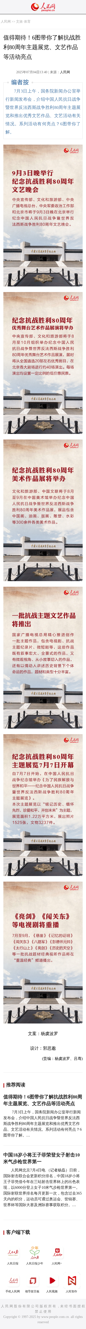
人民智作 (71, 1291)
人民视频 (52, 1291)
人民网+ (57, 1263)
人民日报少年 (34, 1263)
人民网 (6, 21)
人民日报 (12, 1263)
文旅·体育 (23, 21)
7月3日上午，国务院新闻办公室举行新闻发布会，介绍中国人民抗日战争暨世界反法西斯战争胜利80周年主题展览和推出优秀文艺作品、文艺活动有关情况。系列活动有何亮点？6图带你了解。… (42, 1123)
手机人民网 (12, 1291)
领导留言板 (32, 1291)
